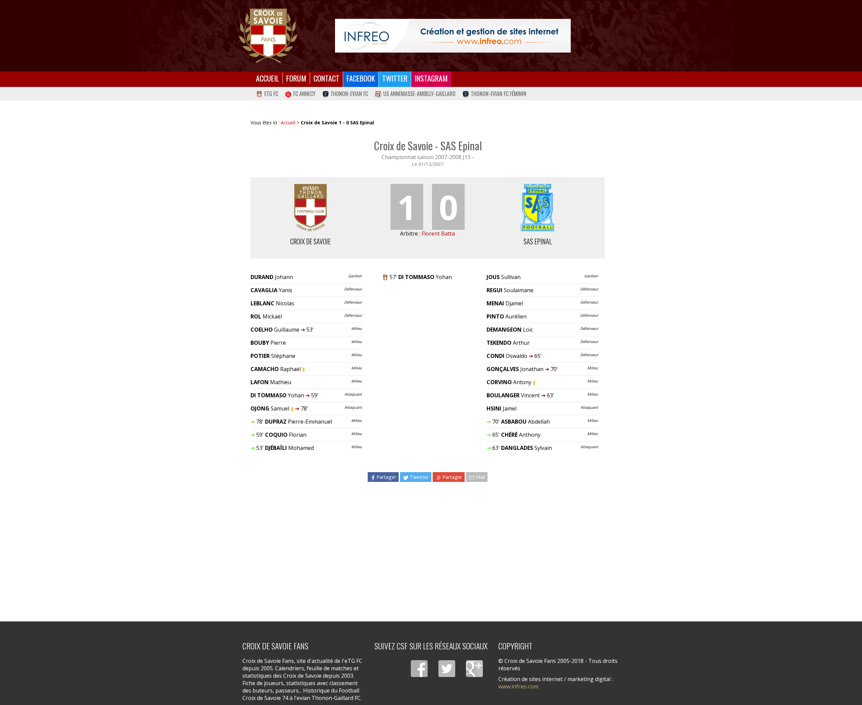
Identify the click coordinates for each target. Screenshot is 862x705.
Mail (480, 477)
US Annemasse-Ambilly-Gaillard (419, 94)
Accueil (267, 78)
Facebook (360, 78)
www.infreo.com (518, 686)
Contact (326, 78)
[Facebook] (419, 668)
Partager (386, 477)
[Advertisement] (428, 545)
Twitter (394, 78)
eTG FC (271, 94)
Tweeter (419, 477)
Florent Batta (438, 233)
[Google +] (474, 668)
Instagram (431, 78)
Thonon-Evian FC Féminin (498, 94)
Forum (296, 78)
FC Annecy (304, 94)
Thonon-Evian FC (349, 94)
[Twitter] (446, 668)
